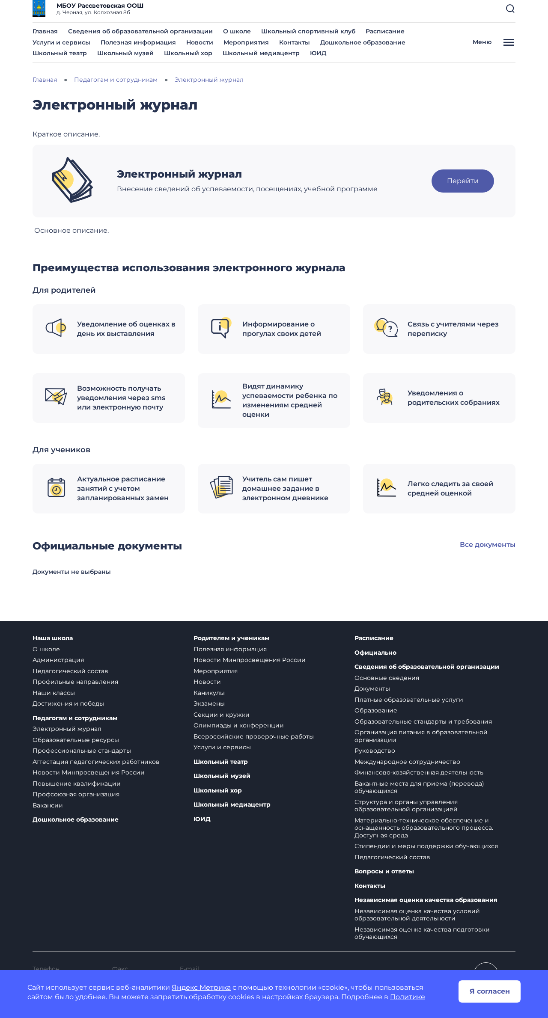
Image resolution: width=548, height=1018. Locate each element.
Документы (372, 688)
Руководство (374, 750)
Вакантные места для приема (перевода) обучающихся (419, 787)
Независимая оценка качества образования (425, 900)
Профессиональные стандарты (82, 750)
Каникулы (209, 693)
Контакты (294, 42)
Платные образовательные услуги (408, 699)
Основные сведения (386, 678)
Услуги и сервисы (61, 42)
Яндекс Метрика (201, 987)
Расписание (385, 31)
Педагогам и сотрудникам (75, 718)
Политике (407, 997)
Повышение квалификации (77, 783)
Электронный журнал (67, 729)
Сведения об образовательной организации (140, 31)
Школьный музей (125, 53)
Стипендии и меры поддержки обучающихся (426, 846)
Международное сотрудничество (407, 762)
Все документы (487, 544)
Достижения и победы (68, 703)
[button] (510, 8)
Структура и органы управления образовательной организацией (406, 805)
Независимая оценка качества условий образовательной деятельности (417, 915)
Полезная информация (138, 42)
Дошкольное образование (362, 42)
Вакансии (48, 805)
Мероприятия (246, 42)
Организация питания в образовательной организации (421, 736)
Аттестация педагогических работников (96, 762)
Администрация (58, 660)
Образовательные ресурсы (76, 740)
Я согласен (490, 991)
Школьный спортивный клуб (308, 31)
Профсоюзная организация (76, 794)
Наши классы (54, 693)
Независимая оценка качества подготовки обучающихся (422, 933)
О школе (237, 31)
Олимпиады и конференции (239, 725)
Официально (375, 652)
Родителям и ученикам (231, 638)
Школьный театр (60, 53)
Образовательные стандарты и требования (423, 721)
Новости (199, 42)
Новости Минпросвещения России (89, 772)
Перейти (463, 181)
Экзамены (209, 703)
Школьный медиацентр (261, 53)
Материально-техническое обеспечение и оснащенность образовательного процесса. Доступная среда (423, 827)
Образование (375, 710)
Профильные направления (75, 682)
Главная (45, 31)
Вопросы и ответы (384, 871)
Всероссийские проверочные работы (254, 736)
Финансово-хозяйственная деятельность (418, 772)
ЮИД (318, 53)
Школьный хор (188, 53)
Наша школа (53, 638)
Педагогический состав (70, 671)
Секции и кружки (222, 714)
